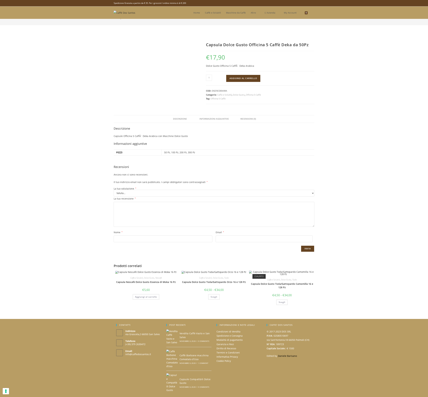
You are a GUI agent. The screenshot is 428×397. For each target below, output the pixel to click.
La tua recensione (125, 198)
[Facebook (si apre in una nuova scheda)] (312, 3)
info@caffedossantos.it (138, 354)
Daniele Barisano (287, 355)
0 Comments (203, 341)
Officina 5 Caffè (253, 94)
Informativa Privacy (227, 356)
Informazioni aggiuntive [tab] (214, 118)
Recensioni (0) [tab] (248, 118)
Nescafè (158, 277)
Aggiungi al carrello (243, 78)
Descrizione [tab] (180, 118)
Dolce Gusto (239, 94)
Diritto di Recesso (226, 348)
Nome (118, 232)
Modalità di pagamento (230, 339)
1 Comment (203, 363)
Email (220, 232)
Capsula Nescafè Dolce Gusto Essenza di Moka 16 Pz (146, 282)
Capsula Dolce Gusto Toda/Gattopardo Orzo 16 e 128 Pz (214, 282)
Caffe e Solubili (224, 94)
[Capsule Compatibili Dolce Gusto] (172, 382)
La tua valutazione (125, 188)
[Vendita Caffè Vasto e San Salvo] (172, 336)
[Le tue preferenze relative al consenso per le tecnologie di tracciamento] (6, 391)
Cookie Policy (224, 360)
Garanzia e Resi (225, 344)
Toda (226, 277)
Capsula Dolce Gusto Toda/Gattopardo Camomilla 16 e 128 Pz (282, 285)
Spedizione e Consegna (230, 335)
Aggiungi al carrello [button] (146, 296)
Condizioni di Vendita (228, 331)
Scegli (214, 296)
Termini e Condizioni (228, 352)
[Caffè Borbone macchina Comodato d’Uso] (172, 359)
